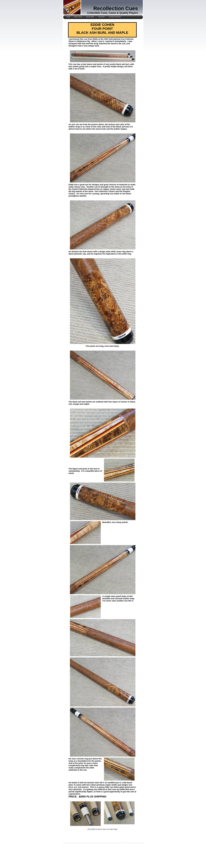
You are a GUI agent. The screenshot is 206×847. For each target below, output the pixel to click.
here (93, 829)
